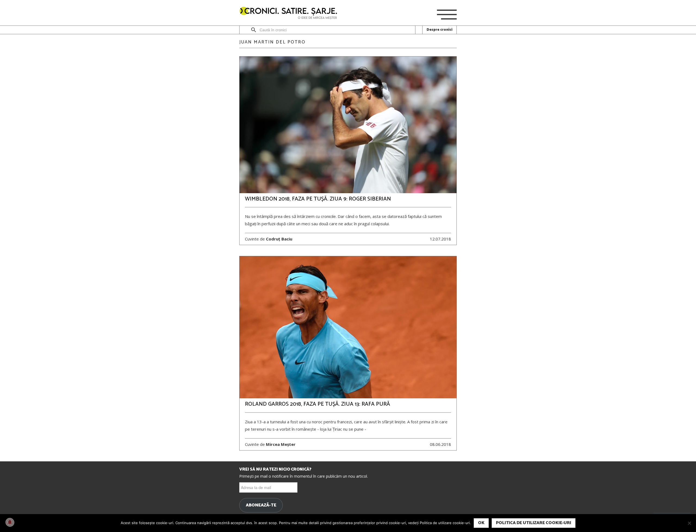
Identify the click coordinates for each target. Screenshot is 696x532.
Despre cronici (439, 30)
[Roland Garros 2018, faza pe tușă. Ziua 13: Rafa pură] (348, 327)
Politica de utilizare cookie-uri (533, 523)
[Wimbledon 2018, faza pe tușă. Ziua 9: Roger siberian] (348, 125)
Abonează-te (261, 505)
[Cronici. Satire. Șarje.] (291, 13)
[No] (689, 523)
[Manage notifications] (9, 522)
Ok (481, 523)
